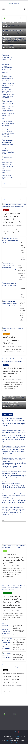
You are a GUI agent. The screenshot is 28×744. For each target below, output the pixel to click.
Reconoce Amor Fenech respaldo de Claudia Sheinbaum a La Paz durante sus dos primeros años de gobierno (8, 93)
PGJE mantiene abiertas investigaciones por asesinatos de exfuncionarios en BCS (13, 217)
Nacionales (6, 364)
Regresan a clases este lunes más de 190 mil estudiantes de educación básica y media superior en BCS (13, 37)
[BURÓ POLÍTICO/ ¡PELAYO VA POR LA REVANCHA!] (14, 329)
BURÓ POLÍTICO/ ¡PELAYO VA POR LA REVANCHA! (11, 340)
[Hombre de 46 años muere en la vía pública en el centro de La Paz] (10, 249)
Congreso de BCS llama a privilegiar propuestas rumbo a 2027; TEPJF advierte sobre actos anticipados (19, 643)
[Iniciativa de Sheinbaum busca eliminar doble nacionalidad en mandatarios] (14, 360)
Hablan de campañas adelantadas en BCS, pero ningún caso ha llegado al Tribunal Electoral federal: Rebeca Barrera (14, 29)
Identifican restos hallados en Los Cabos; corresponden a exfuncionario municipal (21, 269)
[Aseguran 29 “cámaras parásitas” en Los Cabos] (10, 290)
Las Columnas (7, 334)
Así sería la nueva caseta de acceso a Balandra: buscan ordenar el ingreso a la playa (13, 22)
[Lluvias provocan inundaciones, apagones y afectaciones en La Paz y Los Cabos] (14, 546)
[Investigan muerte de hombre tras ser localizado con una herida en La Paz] (10, 311)
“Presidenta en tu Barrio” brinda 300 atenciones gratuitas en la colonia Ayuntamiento (8, 133)
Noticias (5, 670)
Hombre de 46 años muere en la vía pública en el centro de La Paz (23, 246)
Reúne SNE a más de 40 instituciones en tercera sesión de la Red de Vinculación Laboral (14, 512)
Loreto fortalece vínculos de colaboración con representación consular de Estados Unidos (8, 175)
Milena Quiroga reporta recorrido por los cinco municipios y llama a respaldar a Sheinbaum (14, 402)
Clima (5, 550)
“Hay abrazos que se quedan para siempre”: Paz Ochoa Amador (8, 151)
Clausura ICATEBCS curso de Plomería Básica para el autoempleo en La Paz (14, 476)
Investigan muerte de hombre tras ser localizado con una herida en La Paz (22, 308)
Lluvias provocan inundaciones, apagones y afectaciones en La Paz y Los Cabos (13, 558)
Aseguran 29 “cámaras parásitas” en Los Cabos (22, 288)
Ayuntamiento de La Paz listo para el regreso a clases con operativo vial (8, 112)
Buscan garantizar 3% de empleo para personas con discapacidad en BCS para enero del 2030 (18, 629)
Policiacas (6, 210)
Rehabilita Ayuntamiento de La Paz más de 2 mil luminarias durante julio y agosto (7, 69)
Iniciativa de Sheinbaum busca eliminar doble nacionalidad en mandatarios (13, 372)
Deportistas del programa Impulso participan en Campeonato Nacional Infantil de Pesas (13, 451)
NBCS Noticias (19, 225)
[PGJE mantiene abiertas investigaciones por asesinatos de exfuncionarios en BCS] (14, 205)
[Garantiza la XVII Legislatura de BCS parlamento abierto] (7, 657)
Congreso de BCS (7, 593)
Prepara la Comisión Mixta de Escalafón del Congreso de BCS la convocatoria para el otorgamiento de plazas (13, 602)
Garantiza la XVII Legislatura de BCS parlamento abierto (18, 655)
